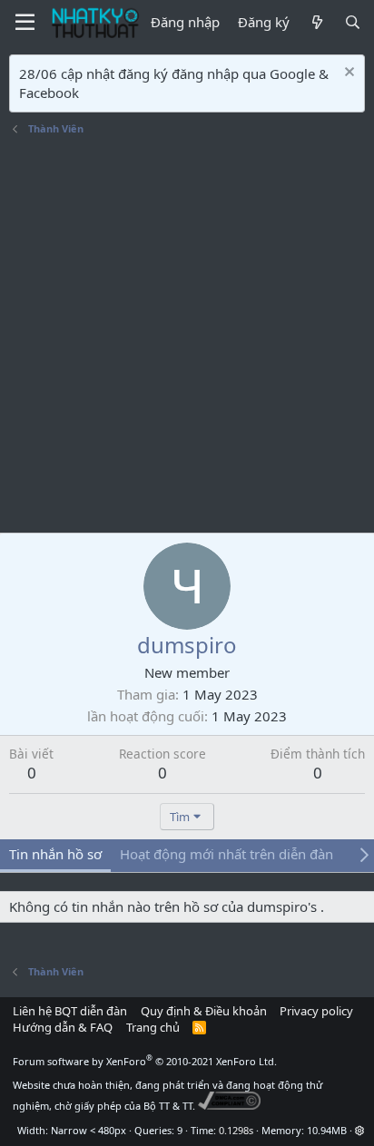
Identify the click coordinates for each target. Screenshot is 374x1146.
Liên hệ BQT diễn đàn (70, 1011)
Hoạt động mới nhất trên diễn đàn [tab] (226, 854)
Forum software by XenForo (145, 1061)
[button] (360, 1130)
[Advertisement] (187, 337)
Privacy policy (316, 1011)
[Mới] (316, 22)
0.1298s (236, 1130)
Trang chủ (153, 1027)
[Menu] (25, 22)
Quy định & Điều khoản (204, 1011)
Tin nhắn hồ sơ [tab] (55, 854)
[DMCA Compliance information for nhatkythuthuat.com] (229, 1105)
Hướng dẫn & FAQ (63, 1027)
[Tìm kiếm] (352, 22)
